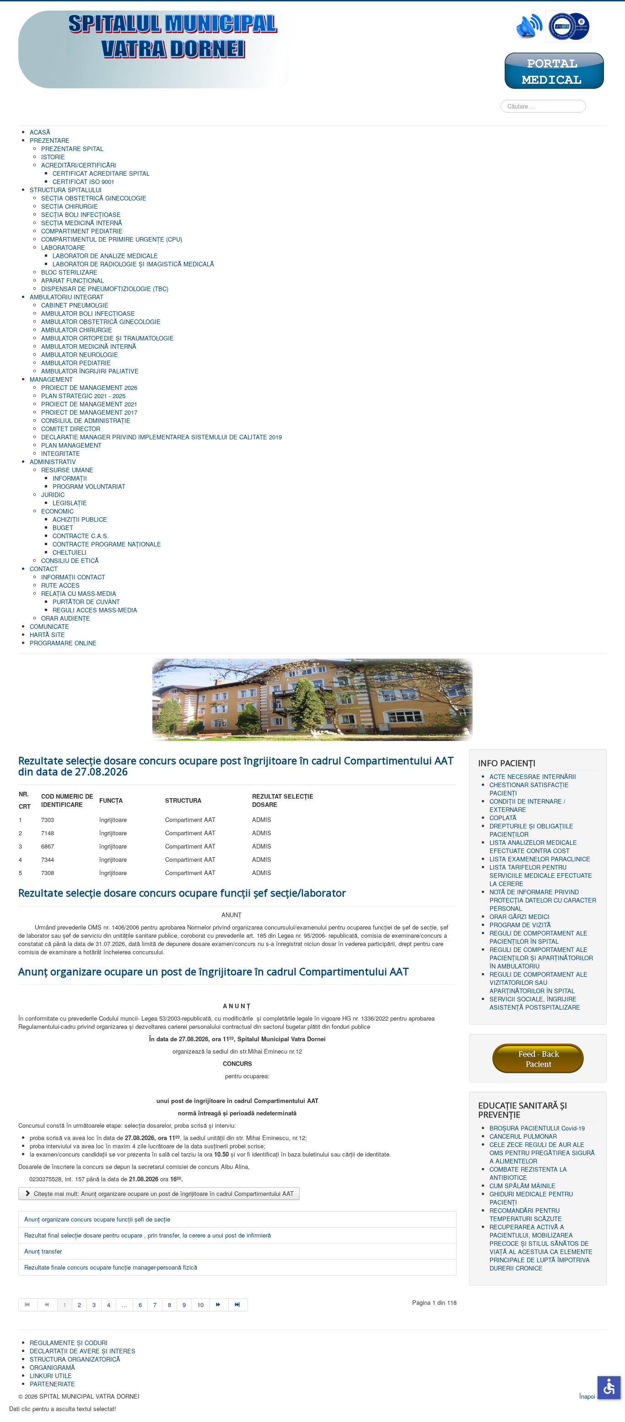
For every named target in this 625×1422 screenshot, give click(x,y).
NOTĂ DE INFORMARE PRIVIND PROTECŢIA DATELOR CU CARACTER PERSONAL (543, 900)
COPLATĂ (503, 817)
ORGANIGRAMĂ (52, 1367)
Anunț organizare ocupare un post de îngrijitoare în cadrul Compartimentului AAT (213, 971)
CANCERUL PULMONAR (523, 1136)
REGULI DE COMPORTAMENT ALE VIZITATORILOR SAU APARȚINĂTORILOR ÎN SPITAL (538, 982)
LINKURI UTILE (51, 1375)
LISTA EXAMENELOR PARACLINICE (540, 858)
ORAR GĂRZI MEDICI (520, 916)
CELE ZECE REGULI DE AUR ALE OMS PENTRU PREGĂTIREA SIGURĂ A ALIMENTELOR (542, 1152)
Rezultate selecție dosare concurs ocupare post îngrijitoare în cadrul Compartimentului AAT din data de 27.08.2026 (236, 765)
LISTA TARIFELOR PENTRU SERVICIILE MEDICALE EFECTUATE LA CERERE (541, 875)
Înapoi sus (593, 1396)
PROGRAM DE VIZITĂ (520, 924)
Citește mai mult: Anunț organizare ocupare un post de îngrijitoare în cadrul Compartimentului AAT (163, 1193)
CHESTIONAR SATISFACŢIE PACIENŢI (529, 788)
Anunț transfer (43, 1251)
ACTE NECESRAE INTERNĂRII (533, 776)
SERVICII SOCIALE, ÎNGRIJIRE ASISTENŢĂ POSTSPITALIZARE (535, 1003)
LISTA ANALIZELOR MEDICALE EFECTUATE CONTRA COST (533, 846)
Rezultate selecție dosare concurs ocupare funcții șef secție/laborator (182, 892)
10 (200, 1304)
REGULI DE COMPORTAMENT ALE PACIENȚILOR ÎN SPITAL (538, 937)
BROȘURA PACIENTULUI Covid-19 (537, 1128)
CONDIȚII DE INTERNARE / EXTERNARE (528, 805)
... (124, 1304)
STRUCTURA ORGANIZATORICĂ (75, 1359)
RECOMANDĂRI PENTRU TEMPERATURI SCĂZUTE (526, 1214)
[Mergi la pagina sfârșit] (238, 1304)
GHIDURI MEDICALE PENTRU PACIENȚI (531, 1198)
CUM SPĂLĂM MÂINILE (522, 1185)
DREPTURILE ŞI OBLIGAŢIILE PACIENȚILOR (531, 830)
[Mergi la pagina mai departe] (219, 1304)
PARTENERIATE (52, 1383)
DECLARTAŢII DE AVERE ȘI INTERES (82, 1350)
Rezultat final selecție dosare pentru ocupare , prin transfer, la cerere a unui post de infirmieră (147, 1235)
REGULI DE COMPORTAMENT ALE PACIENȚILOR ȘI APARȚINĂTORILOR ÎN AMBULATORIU (541, 957)
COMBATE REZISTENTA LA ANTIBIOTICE (528, 1173)
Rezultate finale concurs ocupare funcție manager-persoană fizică (110, 1267)
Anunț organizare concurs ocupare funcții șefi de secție (97, 1219)
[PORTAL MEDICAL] (554, 70)
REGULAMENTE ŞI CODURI (69, 1342)
